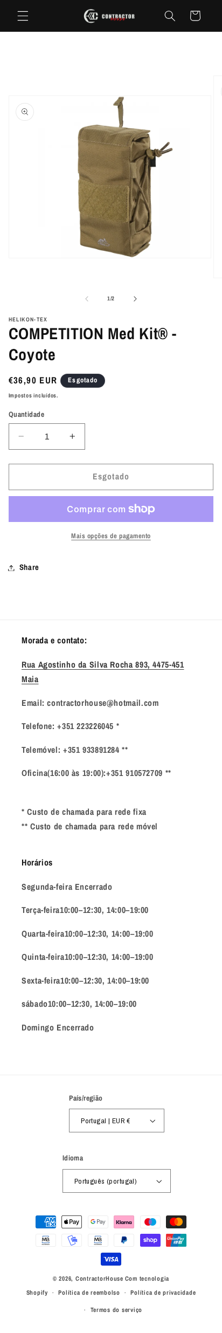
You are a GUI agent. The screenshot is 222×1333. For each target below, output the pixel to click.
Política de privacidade (163, 1292)
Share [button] (29, 567)
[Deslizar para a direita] (135, 299)
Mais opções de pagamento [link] (111, 535)
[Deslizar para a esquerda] (87, 299)
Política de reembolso (89, 1292)
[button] (22, 15)
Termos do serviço (117, 1309)
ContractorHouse (99, 1278)
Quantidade (26, 414)
